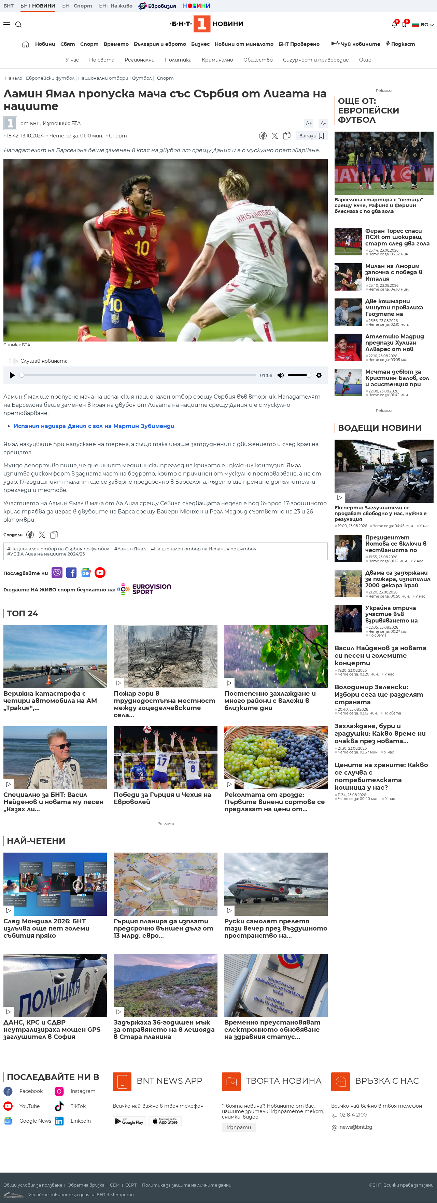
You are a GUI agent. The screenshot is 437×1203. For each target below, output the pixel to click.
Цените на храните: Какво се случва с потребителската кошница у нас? (381, 776)
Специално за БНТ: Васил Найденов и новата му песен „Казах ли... (53, 802)
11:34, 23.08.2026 (352, 795)
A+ (309, 123)
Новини (45, 44)
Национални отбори (103, 78)
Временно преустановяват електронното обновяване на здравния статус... (272, 1030)
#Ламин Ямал (130, 548)
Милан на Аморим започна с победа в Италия (393, 272)
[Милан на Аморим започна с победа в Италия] (348, 277)
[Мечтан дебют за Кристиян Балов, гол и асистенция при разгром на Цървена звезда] (348, 382)
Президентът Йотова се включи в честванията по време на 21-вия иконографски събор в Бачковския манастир (399, 544)
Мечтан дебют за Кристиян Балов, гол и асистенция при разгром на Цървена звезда (397, 378)
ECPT (131, 1185)
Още (365, 60)
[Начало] (26, 44)
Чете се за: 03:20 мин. (358, 674)
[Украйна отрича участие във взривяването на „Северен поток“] (348, 618)
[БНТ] (11, 123)
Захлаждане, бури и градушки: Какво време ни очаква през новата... (380, 733)
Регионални (140, 60)
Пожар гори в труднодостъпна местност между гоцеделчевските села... (164, 704)
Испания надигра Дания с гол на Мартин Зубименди (94, 426)
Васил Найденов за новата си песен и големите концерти (380, 655)
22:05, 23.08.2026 (383, 628)
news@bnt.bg (356, 1127)
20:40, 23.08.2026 (353, 710)
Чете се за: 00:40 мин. (358, 799)
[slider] (137, 375)
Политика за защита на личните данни (186, 1185)
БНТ (8, 6)
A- (323, 123)
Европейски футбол (50, 78)
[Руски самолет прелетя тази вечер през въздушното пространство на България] (276, 884)
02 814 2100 (353, 1115)
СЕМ (115, 1185)
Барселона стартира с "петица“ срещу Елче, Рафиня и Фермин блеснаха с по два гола (379, 205)
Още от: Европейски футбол (368, 110)
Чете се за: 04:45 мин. (393, 526)
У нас (72, 60)
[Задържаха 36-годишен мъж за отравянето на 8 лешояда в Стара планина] (165, 985)
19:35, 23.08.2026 (383, 557)
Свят (67, 44)
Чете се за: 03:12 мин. (358, 713)
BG (425, 25)
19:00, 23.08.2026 (352, 526)
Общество (258, 60)
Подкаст (403, 44)
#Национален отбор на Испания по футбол (203, 548)
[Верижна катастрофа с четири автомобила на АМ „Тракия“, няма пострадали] (55, 656)
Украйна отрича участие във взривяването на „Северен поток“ (391, 614)
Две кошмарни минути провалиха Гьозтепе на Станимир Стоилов (396, 307)
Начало (13, 78)
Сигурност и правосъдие (316, 60)
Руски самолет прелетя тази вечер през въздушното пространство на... (275, 928)
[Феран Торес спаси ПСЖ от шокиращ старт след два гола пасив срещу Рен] (348, 241)
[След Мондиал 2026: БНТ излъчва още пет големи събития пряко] (55, 884)
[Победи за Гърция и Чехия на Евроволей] (165, 757)
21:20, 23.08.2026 (383, 592)
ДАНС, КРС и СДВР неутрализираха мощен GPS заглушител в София (51, 1030)
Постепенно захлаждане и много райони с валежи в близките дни (270, 701)
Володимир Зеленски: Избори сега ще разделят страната (379, 694)
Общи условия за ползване (32, 1185)
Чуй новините (360, 44)
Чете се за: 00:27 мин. (389, 632)
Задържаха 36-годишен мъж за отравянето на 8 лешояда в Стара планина (164, 1030)
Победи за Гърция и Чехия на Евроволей (162, 798)
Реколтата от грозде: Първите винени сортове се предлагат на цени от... (274, 802)
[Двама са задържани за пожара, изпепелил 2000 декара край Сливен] (348, 583)
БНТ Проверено (299, 44)
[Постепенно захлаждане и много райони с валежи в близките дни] (276, 656)
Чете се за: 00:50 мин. (389, 596)
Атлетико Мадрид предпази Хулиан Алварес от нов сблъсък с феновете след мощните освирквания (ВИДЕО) (398, 343)
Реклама (165, 823)
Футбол (142, 78)
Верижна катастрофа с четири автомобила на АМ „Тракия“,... (50, 701)
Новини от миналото (244, 44)
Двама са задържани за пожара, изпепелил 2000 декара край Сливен (398, 579)
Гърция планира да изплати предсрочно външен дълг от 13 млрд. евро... (163, 928)
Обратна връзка (86, 1185)
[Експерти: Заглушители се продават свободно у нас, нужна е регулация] (384, 471)
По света (101, 60)
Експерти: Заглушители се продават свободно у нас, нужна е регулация (381, 513)
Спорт (89, 44)
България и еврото (160, 44)
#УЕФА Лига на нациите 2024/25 (46, 554)
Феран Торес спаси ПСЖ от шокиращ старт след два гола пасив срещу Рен (397, 237)
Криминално (217, 60)
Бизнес (200, 44)
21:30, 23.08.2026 (352, 749)
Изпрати (239, 1127)
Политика (178, 60)
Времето (116, 44)
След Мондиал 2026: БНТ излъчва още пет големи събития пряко (46, 928)
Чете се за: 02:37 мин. (358, 752)
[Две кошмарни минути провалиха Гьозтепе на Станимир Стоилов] (348, 312)
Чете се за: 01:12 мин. (388, 561)
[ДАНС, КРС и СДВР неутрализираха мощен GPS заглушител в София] (55, 985)
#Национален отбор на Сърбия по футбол (58, 548)
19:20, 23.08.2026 (352, 671)
